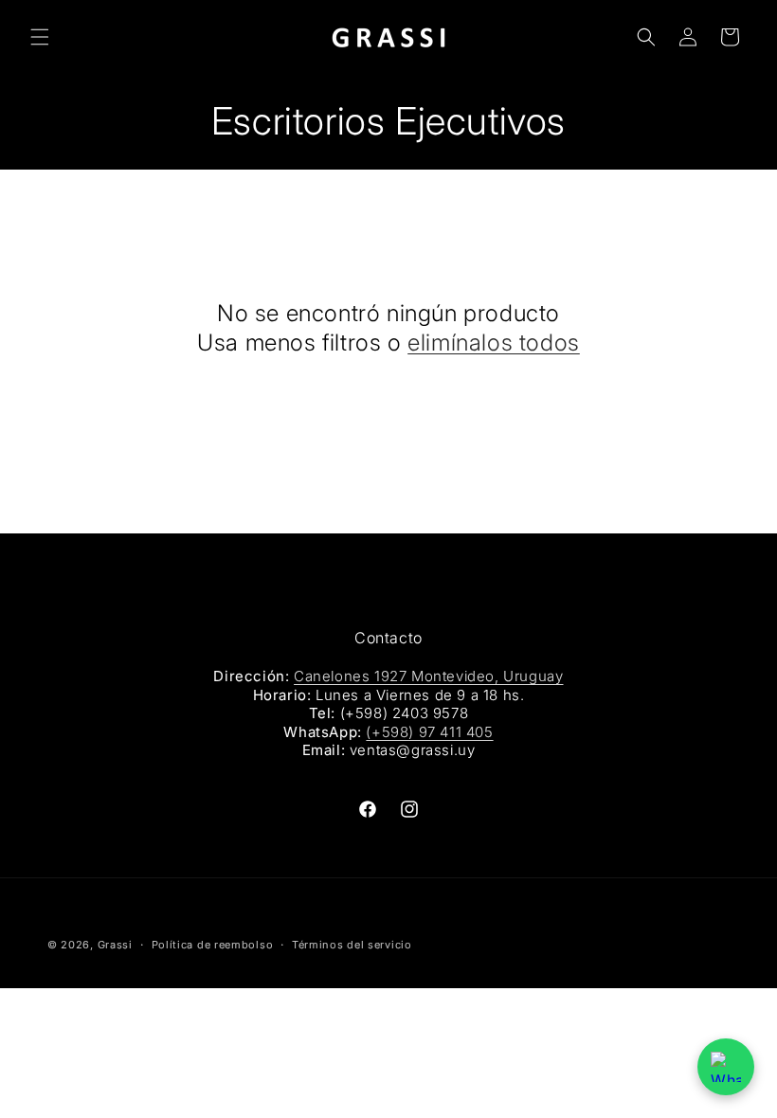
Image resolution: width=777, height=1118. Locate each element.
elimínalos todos (493, 342)
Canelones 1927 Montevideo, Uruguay (428, 676)
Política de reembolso (213, 944)
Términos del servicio (352, 944)
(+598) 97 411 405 (429, 732)
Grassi (115, 944)
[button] (40, 37)
